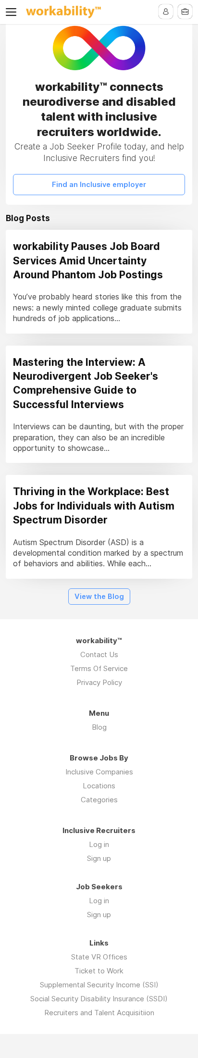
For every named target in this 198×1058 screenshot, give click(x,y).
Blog (99, 727)
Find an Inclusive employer (99, 184)
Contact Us (99, 654)
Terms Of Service (99, 668)
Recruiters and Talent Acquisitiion (99, 1012)
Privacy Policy (99, 682)
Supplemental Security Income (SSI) (99, 984)
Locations (99, 785)
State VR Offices (99, 956)
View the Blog (99, 596)
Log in (99, 844)
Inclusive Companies (99, 771)
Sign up (99, 858)
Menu (13, 12)
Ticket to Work (99, 970)
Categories (99, 799)
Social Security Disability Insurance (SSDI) (99, 998)
